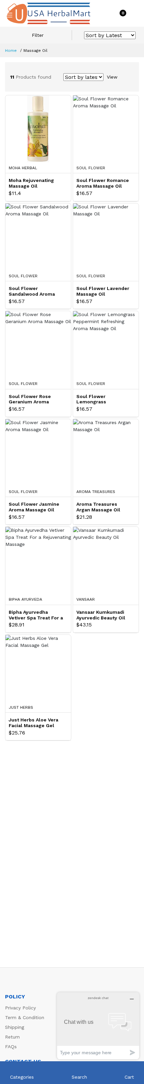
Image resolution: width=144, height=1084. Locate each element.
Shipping (14, 1027)
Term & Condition (24, 1017)
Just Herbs (21, 707)
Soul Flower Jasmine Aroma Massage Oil (34, 506)
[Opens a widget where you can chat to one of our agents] (98, 1026)
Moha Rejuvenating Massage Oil (31, 183)
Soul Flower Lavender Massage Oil (102, 291)
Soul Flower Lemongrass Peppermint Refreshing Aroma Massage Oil (104, 399)
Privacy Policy (20, 1007)
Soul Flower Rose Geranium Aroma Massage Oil (30, 399)
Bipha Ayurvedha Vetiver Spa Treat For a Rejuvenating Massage (36, 615)
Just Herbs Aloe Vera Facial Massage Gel (33, 722)
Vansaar (85, 599)
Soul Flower (90, 168)
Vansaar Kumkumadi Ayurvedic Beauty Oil (100, 614)
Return (12, 1037)
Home (11, 50)
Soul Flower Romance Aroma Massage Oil (102, 183)
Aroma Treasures (95, 491)
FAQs (11, 1046)
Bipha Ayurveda (25, 599)
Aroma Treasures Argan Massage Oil (98, 506)
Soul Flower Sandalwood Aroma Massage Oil (32, 291)
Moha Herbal (23, 168)
